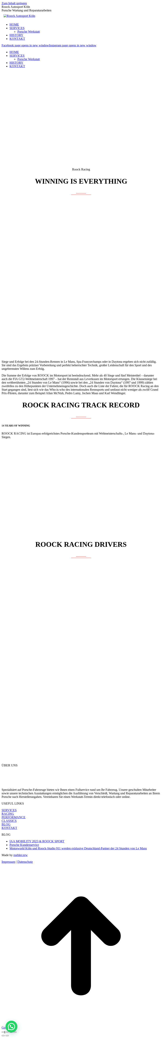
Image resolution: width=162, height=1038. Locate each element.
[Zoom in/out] (15, 1032)
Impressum (8, 861)
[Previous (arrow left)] (3, 1035)
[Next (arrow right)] (7, 1035)
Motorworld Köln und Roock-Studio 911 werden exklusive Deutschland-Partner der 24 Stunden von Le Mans (78, 848)
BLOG (6, 824)
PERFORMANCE (13, 817)
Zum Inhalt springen (14, 3)
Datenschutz (25, 861)
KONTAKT (9, 828)
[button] (11, 1026)
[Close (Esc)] (3, 1032)
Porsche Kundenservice (24, 844)
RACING (8, 813)
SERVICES (9, 810)
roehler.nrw (20, 855)
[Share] (7, 1032)
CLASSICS (9, 820)
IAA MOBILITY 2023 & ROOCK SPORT (36, 841)
